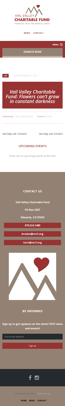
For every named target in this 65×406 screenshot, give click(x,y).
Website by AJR (43, 394)
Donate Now (32, 52)
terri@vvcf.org (32, 242)
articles (48, 116)
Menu (56, 44)
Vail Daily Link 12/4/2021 (14, 133)
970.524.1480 (32, 225)
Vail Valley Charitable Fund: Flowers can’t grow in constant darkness (32, 96)
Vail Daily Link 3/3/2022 (51, 133)
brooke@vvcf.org (32, 234)
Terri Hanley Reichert (24, 116)
